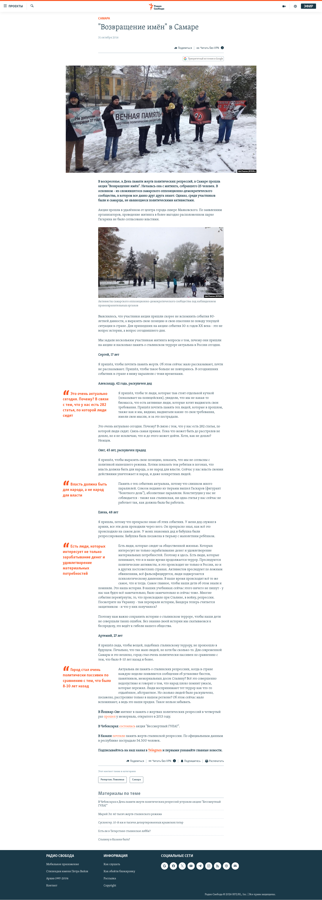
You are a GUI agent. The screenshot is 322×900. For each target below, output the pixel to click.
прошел (110, 716)
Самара (104, 18)
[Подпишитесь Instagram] (208, 866)
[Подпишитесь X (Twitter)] (182, 866)
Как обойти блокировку (119, 871)
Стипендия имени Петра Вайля (67, 871)
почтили (118, 736)
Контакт (51, 885)
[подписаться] (235, 866)
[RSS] (217, 866)
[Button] (183, 48)
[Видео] (284, 6)
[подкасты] (295, 6)
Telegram (155, 750)
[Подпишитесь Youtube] (191, 866)
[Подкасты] (226, 866)
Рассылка (110, 878)
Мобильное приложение (62, 864)
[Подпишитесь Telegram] (199, 866)
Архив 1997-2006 (57, 878)
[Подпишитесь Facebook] (173, 866)
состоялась (127, 726)
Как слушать (112, 864)
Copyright (110, 885)
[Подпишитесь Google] (164, 866)
